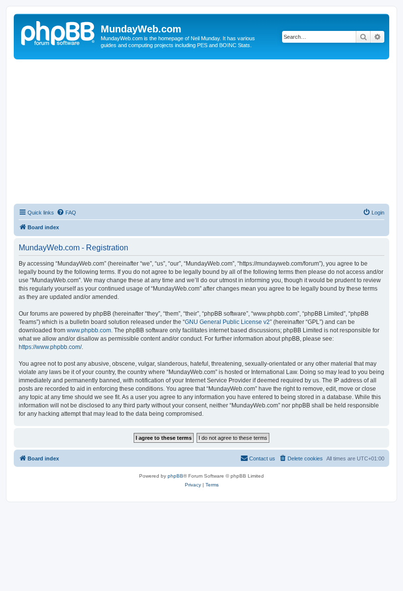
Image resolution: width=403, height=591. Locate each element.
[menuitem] (66, 212)
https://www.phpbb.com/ (50, 347)
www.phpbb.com (89, 330)
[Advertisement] (201, 133)
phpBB (175, 476)
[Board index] (58, 32)
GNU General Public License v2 (227, 322)
